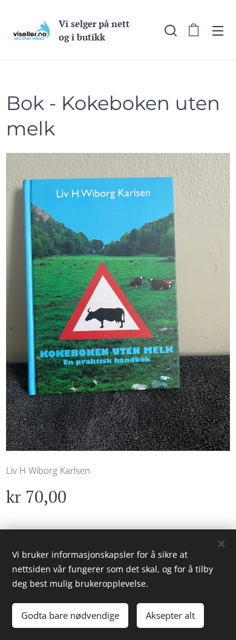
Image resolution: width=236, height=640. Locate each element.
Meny (218, 30)
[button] (169, 30)
